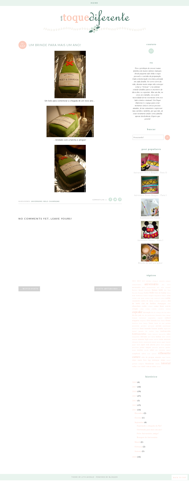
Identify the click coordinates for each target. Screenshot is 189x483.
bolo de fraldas (160, 293)
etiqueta (135, 320)
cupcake (137, 312)
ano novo (166, 284)
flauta (163, 320)
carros (163, 298)
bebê (161, 290)
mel (149, 337)
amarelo (162, 281)
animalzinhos (136, 284)
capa (152, 298)
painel (154, 342)
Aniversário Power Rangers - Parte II (150, 172)
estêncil (168, 318)
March (138, 442)
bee (165, 290)
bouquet (151, 295)
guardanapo (167, 326)
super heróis (166, 357)
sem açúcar (151, 354)
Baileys (134, 290)
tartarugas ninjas (158, 360)
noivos (156, 339)
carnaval (157, 298)
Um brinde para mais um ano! (149, 429)
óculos (141, 342)
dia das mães (166, 312)
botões (146, 295)
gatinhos (144, 326)
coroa (142, 309)
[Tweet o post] (115, 199)
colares (150, 306)
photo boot (160, 345)
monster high (143, 339)
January (138, 451)
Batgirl (141, 290)
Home (94, 3)
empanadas (152, 318)
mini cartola (166, 337)
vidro (139, 366)
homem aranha (157, 328)
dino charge (166, 315)
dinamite (159, 315)
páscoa (152, 344)
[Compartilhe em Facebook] (111, 199)
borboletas (139, 295)
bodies (146, 293)
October (138, 417)
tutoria (157, 364)
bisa (169, 290)
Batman (155, 290)
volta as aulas (151, 366)
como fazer (159, 306)
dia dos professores (148, 315)
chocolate (136, 306)
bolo (45, 201)
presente (155, 347)
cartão (168, 298)
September (139, 422)
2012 (139, 281)
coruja (147, 309)
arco (143, 287)
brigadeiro (157, 295)
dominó (134, 318)
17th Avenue (88, 477)
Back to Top (179, 477)
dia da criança (156, 312)
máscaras (143, 336)
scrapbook (136, 353)
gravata (158, 326)
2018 (134, 382)
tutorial (166, 363)
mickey (158, 336)
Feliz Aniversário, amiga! (148, 433)
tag (149, 360)
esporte (160, 318)
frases (151, 323)
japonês (141, 331)
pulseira (161, 347)
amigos (168, 281)
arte (158, 287)
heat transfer (145, 328)
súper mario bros (139, 360)
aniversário (36, 201)
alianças (155, 281)
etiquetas (143, 320)
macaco (155, 334)
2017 (134, 386)
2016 (134, 391)
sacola (146, 350)
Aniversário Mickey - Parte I (150, 240)
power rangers (145, 347)
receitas (140, 350)
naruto (151, 339)
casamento (136, 301)
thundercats (149, 363)
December (139, 413)
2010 (134, 456)
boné (133, 295)
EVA (148, 320)
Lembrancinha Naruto (150, 217)
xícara (159, 366)
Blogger (113, 477)
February (139, 446)
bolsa (169, 293)
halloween (135, 328)
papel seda (145, 344)
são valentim (160, 350)
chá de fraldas (149, 303)
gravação (151, 326)
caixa (169, 295)
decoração (147, 312)
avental (168, 287)
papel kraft (136, 345)
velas (134, 366)
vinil (143, 366)
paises (159, 342)
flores (168, 320)
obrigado (135, 342)
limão (149, 334)
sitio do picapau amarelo (151, 357)
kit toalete (149, 331)
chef (169, 303)
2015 (134, 396)
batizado (147, 290)
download (142, 318)
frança (145, 323)
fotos (140, 323)
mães (169, 334)
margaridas (136, 337)
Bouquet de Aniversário (147, 437)
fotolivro (135, 323)
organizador (147, 342)
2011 (134, 281)
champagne (54, 201)
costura (154, 309)
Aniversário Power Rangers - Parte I (150, 195)
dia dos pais (136, 315)
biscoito (135, 293)
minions (134, 339)
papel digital (166, 342)
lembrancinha (165, 331)
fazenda (154, 320)
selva (144, 353)
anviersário (136, 287)
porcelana (135, 347)
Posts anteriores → (108, 289)
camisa (147, 298)
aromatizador (151, 287)
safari (152, 350)
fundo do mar (159, 323)
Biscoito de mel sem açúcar (150, 262)
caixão (134, 298)
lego (157, 331)
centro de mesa (147, 301)
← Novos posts (29, 289)
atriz (162, 287)
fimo (158, 320)
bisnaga (140, 293)
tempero (141, 364)
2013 (143, 281)
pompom (168, 345)
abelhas (148, 281)
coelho (144, 306)
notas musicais (165, 339)
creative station (164, 309)
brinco (164, 295)
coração (135, 309)
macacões (162, 334)
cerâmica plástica (160, 301)
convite (168, 306)
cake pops (140, 298)
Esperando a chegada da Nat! (149, 425)
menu (153, 337)
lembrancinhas (139, 333)
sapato (168, 350)
